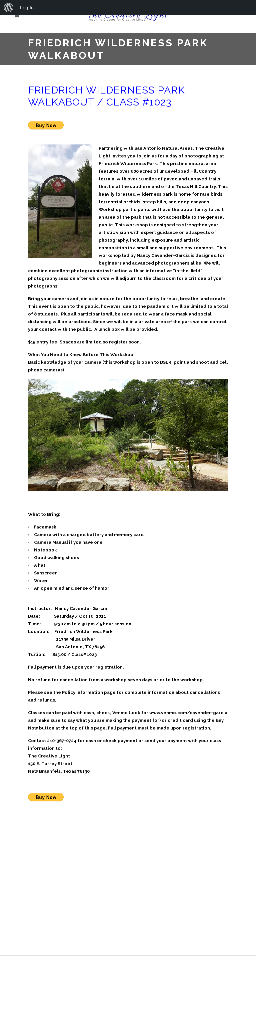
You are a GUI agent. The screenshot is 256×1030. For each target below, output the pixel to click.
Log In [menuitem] (27, 7)
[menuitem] (8, 7)
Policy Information (82, 692)
